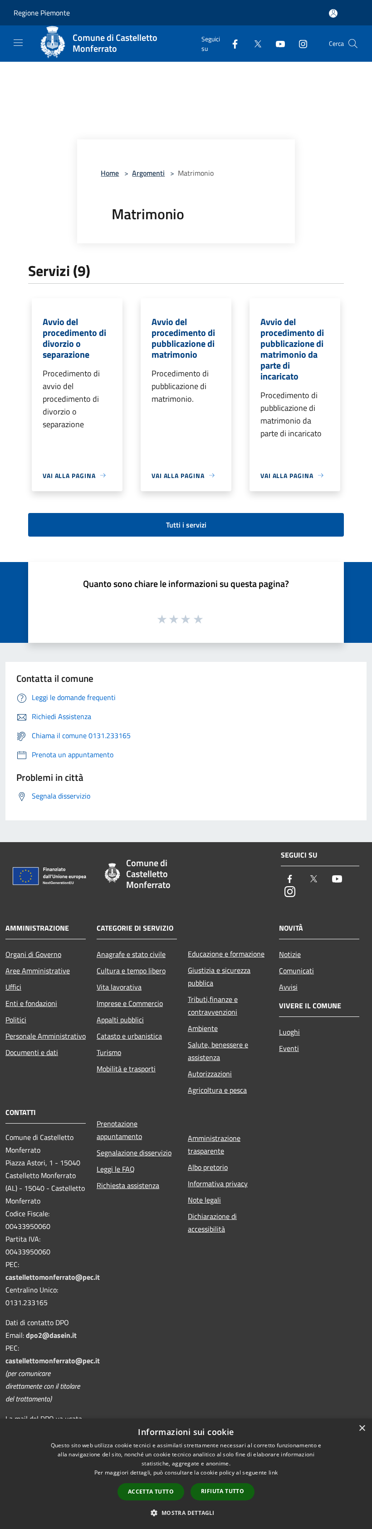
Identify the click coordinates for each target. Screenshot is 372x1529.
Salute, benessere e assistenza (218, 1051)
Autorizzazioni (210, 1073)
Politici (15, 1019)
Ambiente (203, 1028)
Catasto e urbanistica (129, 1036)
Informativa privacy (218, 1183)
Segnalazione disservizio (134, 1152)
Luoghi (289, 1031)
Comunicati (296, 970)
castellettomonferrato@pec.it (52, 1277)
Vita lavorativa (119, 987)
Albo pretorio (208, 1167)
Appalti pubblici (120, 1019)
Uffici (13, 987)
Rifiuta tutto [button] (222, 1491)
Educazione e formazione (226, 953)
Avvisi (288, 987)
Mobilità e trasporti (126, 1068)
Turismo (109, 1052)
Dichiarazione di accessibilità (212, 1222)
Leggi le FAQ (116, 1169)
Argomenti (148, 173)
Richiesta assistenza (128, 1185)
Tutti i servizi (186, 524)
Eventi (289, 1048)
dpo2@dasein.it (51, 1335)
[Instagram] (299, 43)
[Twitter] (254, 43)
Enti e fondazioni (31, 1003)
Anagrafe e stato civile (131, 954)
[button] (185, 1512)
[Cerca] (353, 43)
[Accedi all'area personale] (333, 13)
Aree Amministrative (37, 970)
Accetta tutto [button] (151, 1491)
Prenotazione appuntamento (119, 1130)
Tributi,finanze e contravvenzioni (213, 1005)
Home (110, 173)
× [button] (361, 1428)
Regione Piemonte (42, 12)
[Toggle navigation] (18, 42)
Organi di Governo (33, 954)
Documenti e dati (31, 1052)
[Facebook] (231, 43)
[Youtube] (277, 43)
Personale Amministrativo (45, 1036)
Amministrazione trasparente (214, 1144)
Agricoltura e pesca (217, 1090)
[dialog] (186, 1474)
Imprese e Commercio (130, 1003)
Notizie (290, 954)
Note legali (204, 1199)
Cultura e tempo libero (131, 970)
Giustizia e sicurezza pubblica (219, 976)
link (273, 1472)
